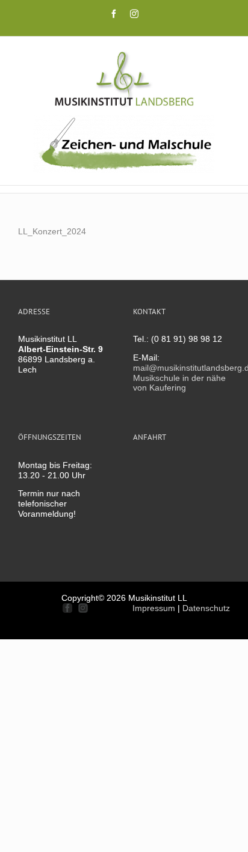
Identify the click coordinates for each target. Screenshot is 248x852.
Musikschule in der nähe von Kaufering (179, 383)
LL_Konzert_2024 (52, 231)
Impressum (153, 608)
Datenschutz (206, 608)
